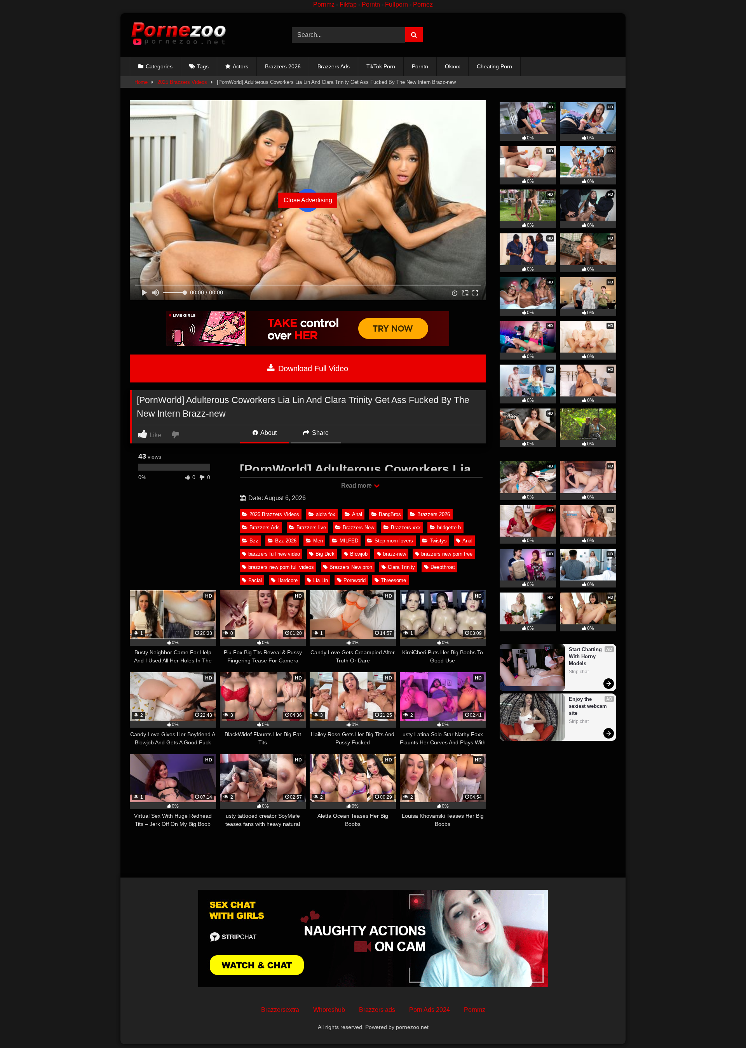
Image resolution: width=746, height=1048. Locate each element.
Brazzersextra (280, 1009)
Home (141, 82)
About (268, 432)
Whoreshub (329, 1009)
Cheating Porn (494, 66)
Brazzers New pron (350, 567)
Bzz (253, 541)
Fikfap (348, 4)
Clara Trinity (401, 567)
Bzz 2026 (285, 541)
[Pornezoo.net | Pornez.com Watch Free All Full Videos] (178, 35)
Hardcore (287, 580)
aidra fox (325, 514)
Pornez (423, 4)
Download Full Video (312, 368)
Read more (357, 485)
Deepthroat (443, 567)
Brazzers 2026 (283, 66)
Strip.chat (579, 671)
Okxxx (452, 66)
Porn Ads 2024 (429, 1009)
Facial (255, 580)
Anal (357, 514)
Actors (240, 66)
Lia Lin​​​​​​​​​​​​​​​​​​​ (320, 580)
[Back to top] (721, 1024)
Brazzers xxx (406, 527)
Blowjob (359, 554)
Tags (203, 66)
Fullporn (396, 4)
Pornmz (324, 4)
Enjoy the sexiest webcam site (588, 706)
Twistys (438, 541)
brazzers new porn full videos (281, 567)
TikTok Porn (380, 66)
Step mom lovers (394, 541)
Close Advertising (308, 200)
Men (318, 541)
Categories (159, 66)
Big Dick (325, 554)
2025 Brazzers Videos (182, 82)
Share (319, 432)
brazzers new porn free (446, 554)
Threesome (393, 580)
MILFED (349, 541)
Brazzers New (358, 527)
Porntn (371, 4)
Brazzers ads (377, 1009)
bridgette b (449, 527)
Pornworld (354, 580)
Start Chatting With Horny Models (586, 656)
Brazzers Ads (333, 66)
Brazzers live (311, 527)
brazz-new (394, 554)
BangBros (390, 514)
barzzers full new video (274, 554)
